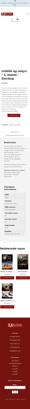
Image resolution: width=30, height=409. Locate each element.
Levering (15, 369)
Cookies (15, 371)
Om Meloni (15, 360)
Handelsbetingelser (15, 363)
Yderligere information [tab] (15, 135)
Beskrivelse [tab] (15, 132)
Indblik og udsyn (15, 124)
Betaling (15, 366)
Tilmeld (15, 392)
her (14, 5)
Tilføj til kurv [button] (8, 277)
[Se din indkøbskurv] (16, 20)
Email (15, 384)
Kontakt (15, 374)
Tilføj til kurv (14, 115)
